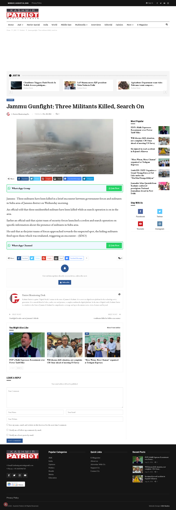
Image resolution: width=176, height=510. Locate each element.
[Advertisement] (88, 52)
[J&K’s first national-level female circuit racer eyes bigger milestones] (16, 85)
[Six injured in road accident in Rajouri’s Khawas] (164, 152)
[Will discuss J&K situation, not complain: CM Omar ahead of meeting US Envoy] (64, 344)
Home (11, 25)
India (45, 25)
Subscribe (66, 282)
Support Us (95, 468)
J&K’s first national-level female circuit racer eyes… (41, 83)
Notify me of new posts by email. (21, 435)
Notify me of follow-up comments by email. (25, 430)
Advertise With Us (98, 464)
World (54, 25)
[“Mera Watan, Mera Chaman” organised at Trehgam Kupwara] (102, 344)
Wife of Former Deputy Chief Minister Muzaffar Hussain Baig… (95, 83)
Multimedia (80, 25)
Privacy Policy (36, 3)
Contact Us (95, 471)
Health (51, 471)
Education (53, 478)
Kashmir (10, 100)
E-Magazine (142, 25)
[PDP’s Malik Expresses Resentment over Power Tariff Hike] (27, 344)
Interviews (96, 25)
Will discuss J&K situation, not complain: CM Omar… (155, 468)
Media (51, 474)
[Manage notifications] (6, 504)
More (129, 25)
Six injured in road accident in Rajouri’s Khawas (155, 477)
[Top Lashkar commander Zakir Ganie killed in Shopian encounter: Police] (124, 85)
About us (94, 461)
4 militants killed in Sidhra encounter (107, 318)
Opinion (119, 25)
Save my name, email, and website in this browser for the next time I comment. (38, 425)
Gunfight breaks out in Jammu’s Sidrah (23, 318)
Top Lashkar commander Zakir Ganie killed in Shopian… (147, 83)
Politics (51, 468)
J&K (19, 25)
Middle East (66, 25)
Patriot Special (33, 25)
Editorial (108, 25)
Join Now (115, 188)
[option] (88, 85)
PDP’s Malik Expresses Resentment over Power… (157, 458)
